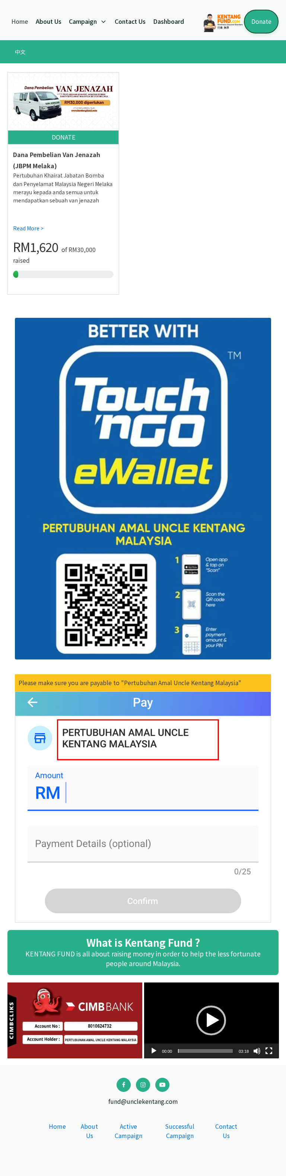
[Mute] (257, 1051)
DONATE (63, 136)
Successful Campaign (179, 1131)
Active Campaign (128, 1131)
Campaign (83, 21)
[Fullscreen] (269, 1051)
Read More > (28, 228)
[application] (211, 1020)
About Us (48, 21)
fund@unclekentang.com (143, 1101)
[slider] (205, 1051)
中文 (20, 51)
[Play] (154, 1051)
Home (19, 21)
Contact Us (130, 21)
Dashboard (168, 21)
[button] (211, 1020)
